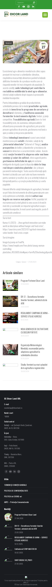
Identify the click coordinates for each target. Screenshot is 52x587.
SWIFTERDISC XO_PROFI (23, 560)
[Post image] (10, 285)
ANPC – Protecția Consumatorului (16, 502)
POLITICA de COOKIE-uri (13, 496)
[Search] (34, 3)
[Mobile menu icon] (45, 15)
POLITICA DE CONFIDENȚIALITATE (16, 490)
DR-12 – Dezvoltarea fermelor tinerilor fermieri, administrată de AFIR (34, 300)
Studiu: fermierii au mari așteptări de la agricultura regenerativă (34, 366)
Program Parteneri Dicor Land (33, 280)
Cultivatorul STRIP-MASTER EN (25, 548)
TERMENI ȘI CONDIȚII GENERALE (15, 484)
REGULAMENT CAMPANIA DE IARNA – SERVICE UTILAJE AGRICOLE (35, 314)
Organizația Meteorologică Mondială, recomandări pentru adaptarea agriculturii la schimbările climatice (32, 350)
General (8, 43)
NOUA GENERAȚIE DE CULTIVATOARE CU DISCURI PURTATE (34, 330)
